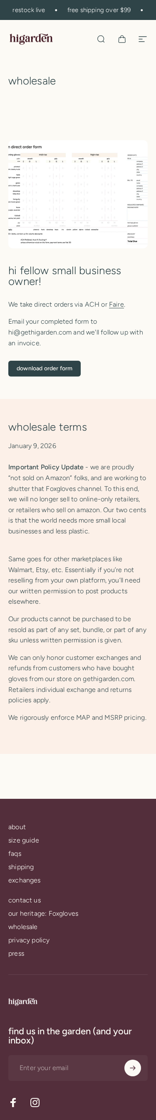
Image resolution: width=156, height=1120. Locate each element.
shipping (21, 867)
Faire (116, 304)
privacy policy (29, 940)
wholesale (23, 927)
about (17, 827)
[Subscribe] (132, 1068)
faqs (14, 853)
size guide (23, 840)
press (16, 953)
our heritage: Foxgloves (43, 913)
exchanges (24, 880)
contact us (24, 900)
